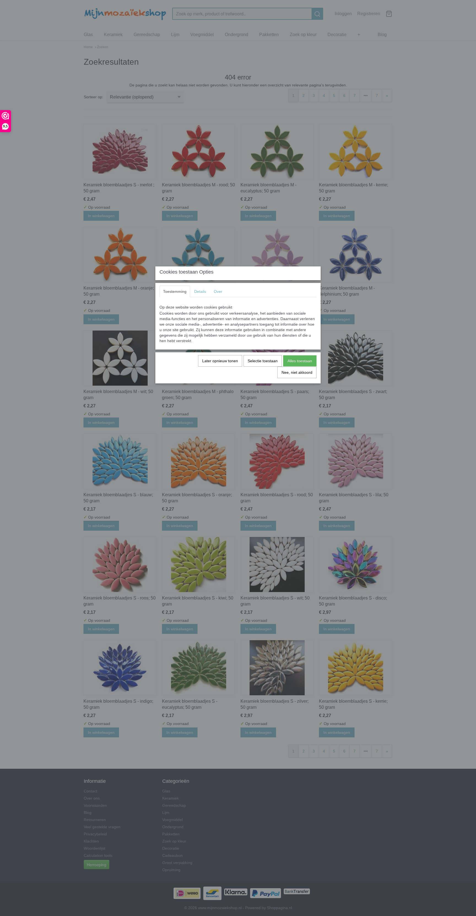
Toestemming (174, 291)
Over (218, 291)
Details (200, 291)
